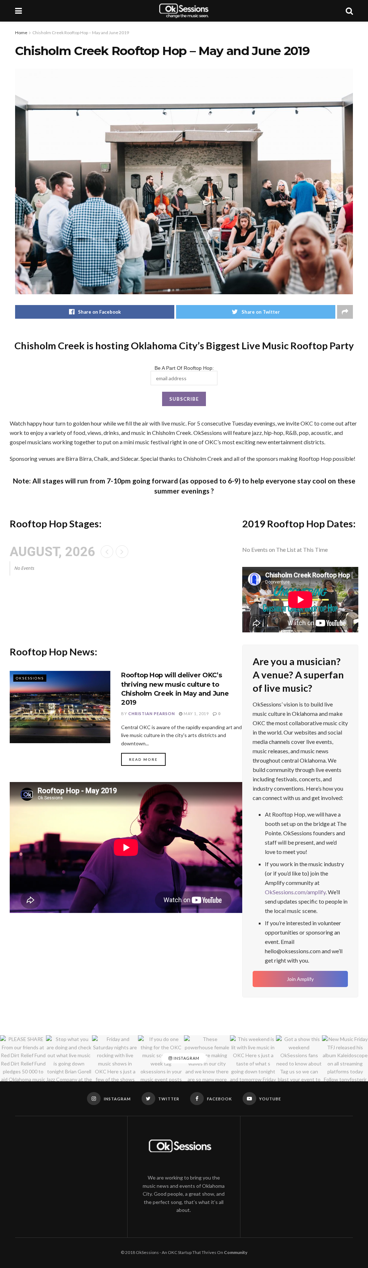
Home (21, 32)
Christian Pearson (151, 713)
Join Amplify (300, 979)
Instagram (185, 1058)
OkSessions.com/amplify (295, 891)
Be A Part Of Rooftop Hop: (184, 368)
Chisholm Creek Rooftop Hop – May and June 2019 (80, 32)
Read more (143, 759)
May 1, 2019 (196, 713)
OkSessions (30, 678)
